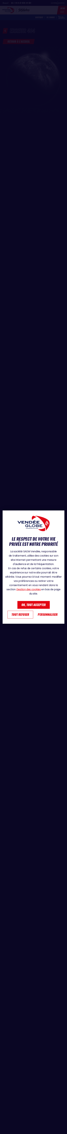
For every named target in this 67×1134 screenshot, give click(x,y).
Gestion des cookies (28, 589)
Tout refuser (20, 615)
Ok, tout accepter (33, 605)
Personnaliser (48, 615)
